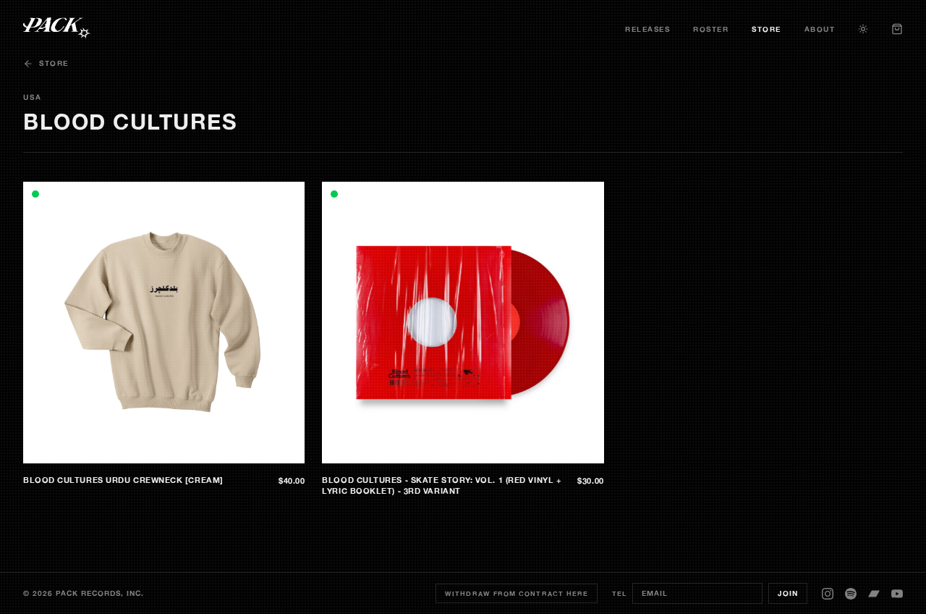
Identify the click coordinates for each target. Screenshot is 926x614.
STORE (766, 29)
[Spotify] (851, 594)
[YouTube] (897, 594)
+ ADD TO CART (263, 452)
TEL (619, 593)
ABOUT (820, 29)
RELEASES (647, 29)
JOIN (788, 593)
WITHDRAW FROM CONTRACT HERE (516, 593)
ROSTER (711, 29)
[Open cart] (897, 29)
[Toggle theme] (863, 29)
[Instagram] (827, 594)
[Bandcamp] (874, 594)
